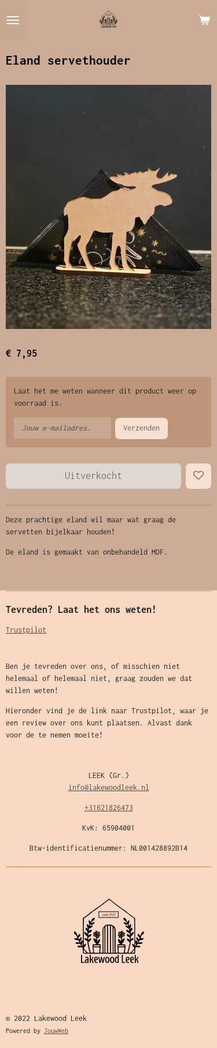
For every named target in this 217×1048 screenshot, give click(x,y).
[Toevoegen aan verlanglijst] (198, 476)
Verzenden (141, 428)
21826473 (117, 807)
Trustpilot (26, 630)
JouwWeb (56, 1030)
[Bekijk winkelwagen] (204, 20)
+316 (92, 807)
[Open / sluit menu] (12, 20)
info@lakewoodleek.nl (108, 787)
